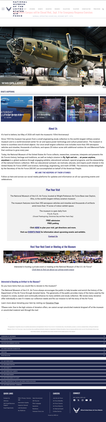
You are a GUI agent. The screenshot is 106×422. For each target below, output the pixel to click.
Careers (56, 393)
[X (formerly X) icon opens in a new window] (78, 400)
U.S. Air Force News (7, 361)
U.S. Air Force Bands (7, 374)
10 (99, 85)
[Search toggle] (103, 9)
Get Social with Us (79, 397)
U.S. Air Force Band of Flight (10, 378)
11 (101, 85)
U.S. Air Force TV (6, 368)
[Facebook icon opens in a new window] (74, 400)
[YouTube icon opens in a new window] (86, 400)
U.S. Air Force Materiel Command (11, 384)
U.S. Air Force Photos (8, 364)
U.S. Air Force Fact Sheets (9, 371)
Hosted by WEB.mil (53, 415)
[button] (2, 9)
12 (103, 85)
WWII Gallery (12, 83)
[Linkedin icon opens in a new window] (90, 400)
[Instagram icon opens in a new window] (82, 400)
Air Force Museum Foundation (10, 348)
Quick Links (8, 393)
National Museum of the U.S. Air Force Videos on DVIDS (18, 381)
